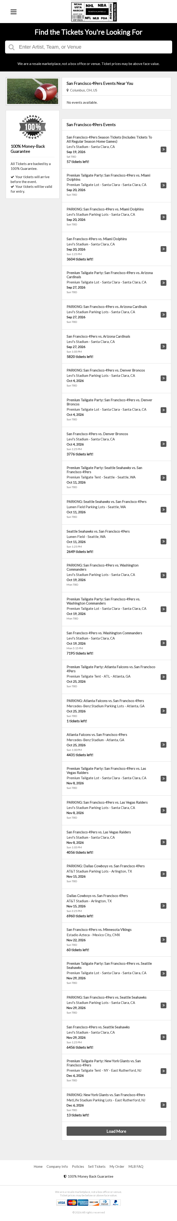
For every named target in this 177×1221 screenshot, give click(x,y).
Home (38, 1166)
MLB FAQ (135, 1166)
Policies (78, 1166)
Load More (116, 1131)
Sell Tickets (97, 1166)
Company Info (57, 1166)
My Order (116, 1166)
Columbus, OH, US (83, 90)
